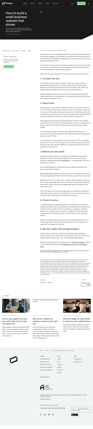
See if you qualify (9, 66)
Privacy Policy (43, 408)
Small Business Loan (57, 252)
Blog (44, 50)
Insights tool (66, 161)
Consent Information (53, 408)
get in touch (80, 250)
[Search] (88, 3)
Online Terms (62, 408)
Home (41, 50)
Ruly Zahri (17, 34)
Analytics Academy (78, 242)
